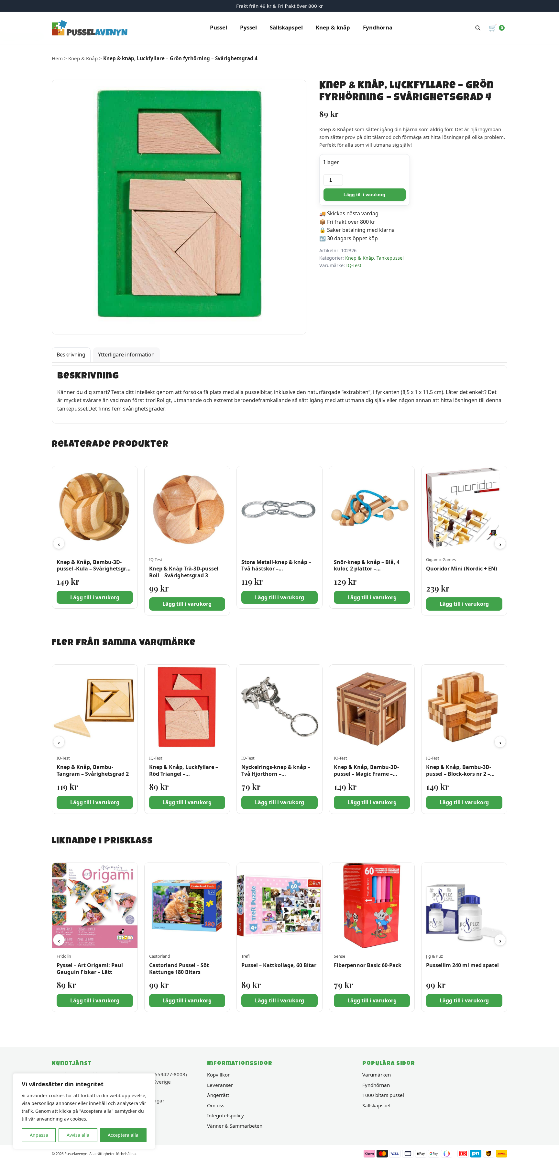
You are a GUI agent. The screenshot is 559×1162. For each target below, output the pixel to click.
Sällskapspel (286, 27)
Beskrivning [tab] (71, 354)
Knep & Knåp (83, 58)
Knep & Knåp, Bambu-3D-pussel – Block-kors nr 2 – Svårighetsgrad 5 (458, 773)
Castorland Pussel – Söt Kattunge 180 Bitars (179, 969)
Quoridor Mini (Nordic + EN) (461, 568)
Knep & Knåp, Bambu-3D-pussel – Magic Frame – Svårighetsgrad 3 (366, 773)
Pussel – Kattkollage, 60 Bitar (278, 965)
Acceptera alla (123, 1135)
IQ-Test (353, 265)
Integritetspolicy (225, 1115)
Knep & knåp (333, 27)
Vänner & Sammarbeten (234, 1126)
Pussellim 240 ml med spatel (462, 965)
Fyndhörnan (376, 1085)
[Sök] (478, 28)
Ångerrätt (218, 1095)
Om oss (215, 1105)
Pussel (218, 27)
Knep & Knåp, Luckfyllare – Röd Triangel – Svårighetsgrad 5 (183, 773)
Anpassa (39, 1135)
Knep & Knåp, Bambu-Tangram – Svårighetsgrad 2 (93, 770)
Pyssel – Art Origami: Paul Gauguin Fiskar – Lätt (90, 969)
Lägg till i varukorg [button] (94, 597)
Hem (57, 58)
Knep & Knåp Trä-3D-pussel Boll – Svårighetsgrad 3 (183, 572)
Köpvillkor (218, 1074)
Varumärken (376, 1074)
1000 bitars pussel (383, 1095)
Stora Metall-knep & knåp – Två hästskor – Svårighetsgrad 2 (276, 568)
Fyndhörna (377, 27)
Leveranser (220, 1085)
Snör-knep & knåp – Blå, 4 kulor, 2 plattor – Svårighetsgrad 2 (367, 568)
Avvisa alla (78, 1135)
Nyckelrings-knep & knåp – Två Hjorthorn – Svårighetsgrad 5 (275, 773)
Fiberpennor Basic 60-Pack (367, 965)
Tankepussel (390, 258)
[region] (84, 1111)
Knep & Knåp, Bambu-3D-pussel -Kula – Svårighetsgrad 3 (95, 568)
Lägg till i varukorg (364, 194)
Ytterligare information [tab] (126, 354)
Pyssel (248, 27)
